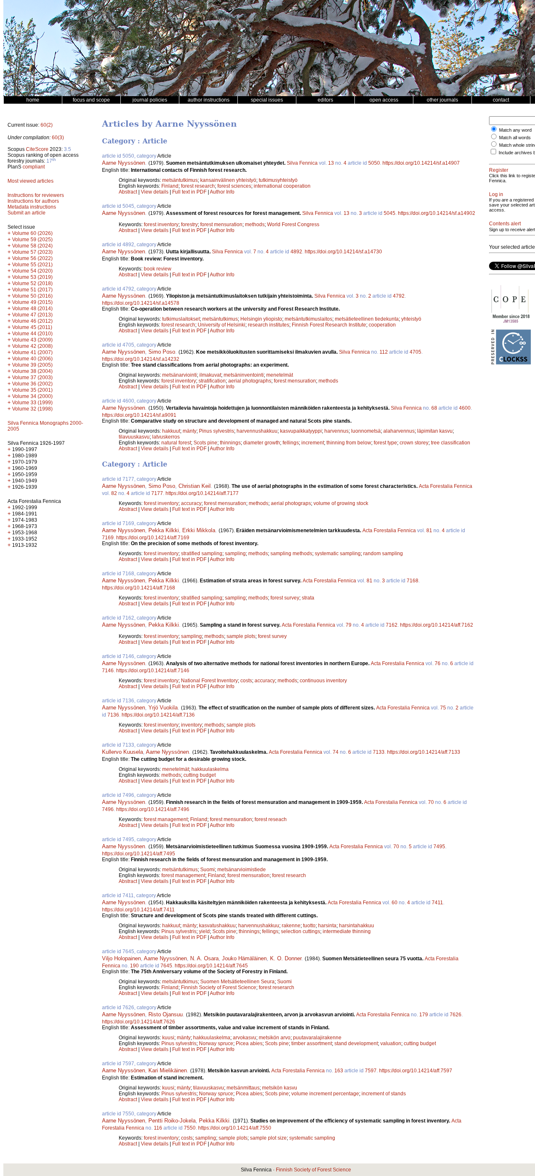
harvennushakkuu (257, 431)
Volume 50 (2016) (32, 296)
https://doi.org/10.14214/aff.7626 (138, 1022)
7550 (190, 1128)
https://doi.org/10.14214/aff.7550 (234, 1128)
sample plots (241, 636)
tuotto (309, 926)
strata (308, 598)
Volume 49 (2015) (32, 302)
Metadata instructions (32, 207)
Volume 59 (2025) (32, 239)
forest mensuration (221, 224)
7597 (371, 1071)
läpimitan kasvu (435, 431)
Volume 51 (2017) (32, 290)
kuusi (168, 1038)
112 (384, 352)
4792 (399, 296)
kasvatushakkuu (217, 926)
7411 (437, 903)
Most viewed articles (31, 181)
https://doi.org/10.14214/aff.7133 (423, 752)
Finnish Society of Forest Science (218, 987)
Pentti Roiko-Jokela (172, 1120)
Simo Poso (161, 352)
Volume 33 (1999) (32, 403)
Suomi (207, 869)
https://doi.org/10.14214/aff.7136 (158, 715)
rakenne (291, 926)
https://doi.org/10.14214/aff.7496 (152, 809)
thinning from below (348, 443)
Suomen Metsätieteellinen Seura (237, 982)
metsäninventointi (244, 375)
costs (246, 681)
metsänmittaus (243, 1088)
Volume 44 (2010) (32, 334)
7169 (108, 538)
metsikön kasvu (279, 1088)
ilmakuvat (210, 375)
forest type (385, 443)
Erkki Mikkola (198, 530)
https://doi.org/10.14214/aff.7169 (152, 538)
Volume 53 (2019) (32, 277)
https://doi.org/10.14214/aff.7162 (436, 625)
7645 (166, 966)
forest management (166, 819)
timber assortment (311, 1043)
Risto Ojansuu (165, 1014)
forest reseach (271, 819)
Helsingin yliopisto (261, 319)
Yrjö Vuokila (163, 707)
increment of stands (384, 1094)
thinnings (230, 443)
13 (331, 163)
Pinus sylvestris (216, 431)
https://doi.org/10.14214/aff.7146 (152, 670)
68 (434, 408)
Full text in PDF (189, 192)
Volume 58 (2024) (32, 246)
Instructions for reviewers (36, 195)
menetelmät (279, 375)
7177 (157, 493)
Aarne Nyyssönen (123, 163)
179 (423, 1015)
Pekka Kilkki (163, 530)
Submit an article (27, 213)
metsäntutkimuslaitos (308, 319)
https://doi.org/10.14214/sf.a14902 (436, 213)
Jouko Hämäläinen (244, 958)
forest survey (284, 598)
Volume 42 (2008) (32, 346)
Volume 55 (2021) (32, 265)
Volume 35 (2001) (32, 390)
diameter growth (261, 443)
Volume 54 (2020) (32, 271)
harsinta (327, 926)
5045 (389, 213)
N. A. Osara (204, 958)
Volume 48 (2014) (32, 308)
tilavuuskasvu (134, 437)
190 (134, 966)
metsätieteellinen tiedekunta (367, 319)
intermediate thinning (347, 931)
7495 (439, 846)
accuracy (191, 503)
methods (255, 224)
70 (431, 802)
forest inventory (161, 224)
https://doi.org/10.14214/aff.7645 (211, 966)
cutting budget (199, 775)
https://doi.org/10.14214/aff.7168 (138, 588)
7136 (113, 715)
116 (158, 1128)
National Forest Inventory (209, 681)
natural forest (176, 443)
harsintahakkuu (356, 926)
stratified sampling (201, 553)
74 (336, 752)
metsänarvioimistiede (241, 869)
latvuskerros (166, 437)
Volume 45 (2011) (32, 327)
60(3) (58, 137)
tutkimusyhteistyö (278, 180)
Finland (169, 186)
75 (443, 708)
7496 (108, 809)
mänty (189, 431)
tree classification (450, 443)
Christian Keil (194, 486)
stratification (212, 381)
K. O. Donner (285, 958)
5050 (374, 163)
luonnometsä (366, 431)
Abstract (128, 192)
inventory (191, 725)
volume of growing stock (340, 503)
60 (394, 903)
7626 (455, 1015)
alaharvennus (399, 431)
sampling (235, 553)
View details (155, 192)
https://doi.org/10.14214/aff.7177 (202, 493)
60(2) (47, 125)
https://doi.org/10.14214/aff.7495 (138, 854)
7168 (412, 581)
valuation (390, 1043)
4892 (296, 252)
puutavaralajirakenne (317, 1038)
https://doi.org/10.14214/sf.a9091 (139, 415)
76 (438, 663)
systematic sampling (338, 553)
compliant (34, 167)
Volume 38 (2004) (32, 371)
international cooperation (282, 186)
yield (204, 931)
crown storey (414, 443)
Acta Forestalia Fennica (445, 486)
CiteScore (37, 149)
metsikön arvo (274, 1038)
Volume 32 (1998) (32, 409)
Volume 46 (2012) (32, 321)
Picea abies (249, 1043)
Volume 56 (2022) (32, 258)
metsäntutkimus (180, 180)
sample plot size (268, 1138)
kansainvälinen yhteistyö (228, 180)
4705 (415, 352)
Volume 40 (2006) (32, 359)
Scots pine (205, 443)
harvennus (336, 431)
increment (312, 443)
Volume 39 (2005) (32, 365)
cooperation (382, 325)
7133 (379, 752)
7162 (391, 625)
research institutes (268, 325)
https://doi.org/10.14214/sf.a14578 (140, 303)
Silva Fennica (302, 163)
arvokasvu (244, 1038)
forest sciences (234, 186)
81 (429, 530)
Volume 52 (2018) (32, 283)
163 (338, 1071)
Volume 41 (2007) (32, 352)
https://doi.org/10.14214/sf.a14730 (343, 252)
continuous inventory (323, 681)
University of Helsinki (221, 325)
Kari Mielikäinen (167, 1070)
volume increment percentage (325, 1094)
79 (349, 625)
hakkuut (171, 431)
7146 (108, 670)
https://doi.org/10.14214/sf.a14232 (140, 359)
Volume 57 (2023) (32, 252)
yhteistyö (411, 319)
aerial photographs (249, 381)
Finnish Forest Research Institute (329, 325)
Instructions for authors (33, 201)
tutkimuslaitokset (181, 319)
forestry (189, 224)
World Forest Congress (293, 224)
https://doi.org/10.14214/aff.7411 (138, 910)
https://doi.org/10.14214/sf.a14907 (421, 163)
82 (114, 493)
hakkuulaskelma (210, 769)
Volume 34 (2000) (32, 396)
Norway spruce (216, 1043)
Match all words (515, 137)
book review (157, 269)
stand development (356, 1043)
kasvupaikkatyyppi (301, 431)
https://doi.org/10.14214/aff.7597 (415, 1071)
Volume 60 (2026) (32, 233)
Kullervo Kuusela (122, 752)
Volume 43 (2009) (32, 340)
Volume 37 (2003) (32, 377)
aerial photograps (291, 503)
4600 (465, 408)
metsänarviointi (179, 375)
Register (498, 170)
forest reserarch (276, 987)
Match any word (515, 130)
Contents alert (505, 224)
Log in (496, 194)
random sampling (383, 553)
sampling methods (291, 553)
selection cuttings (300, 931)
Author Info (222, 192)
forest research (198, 186)
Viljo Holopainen (121, 958)
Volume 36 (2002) (32, 384)
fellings (291, 443)
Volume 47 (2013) (32, 315)
